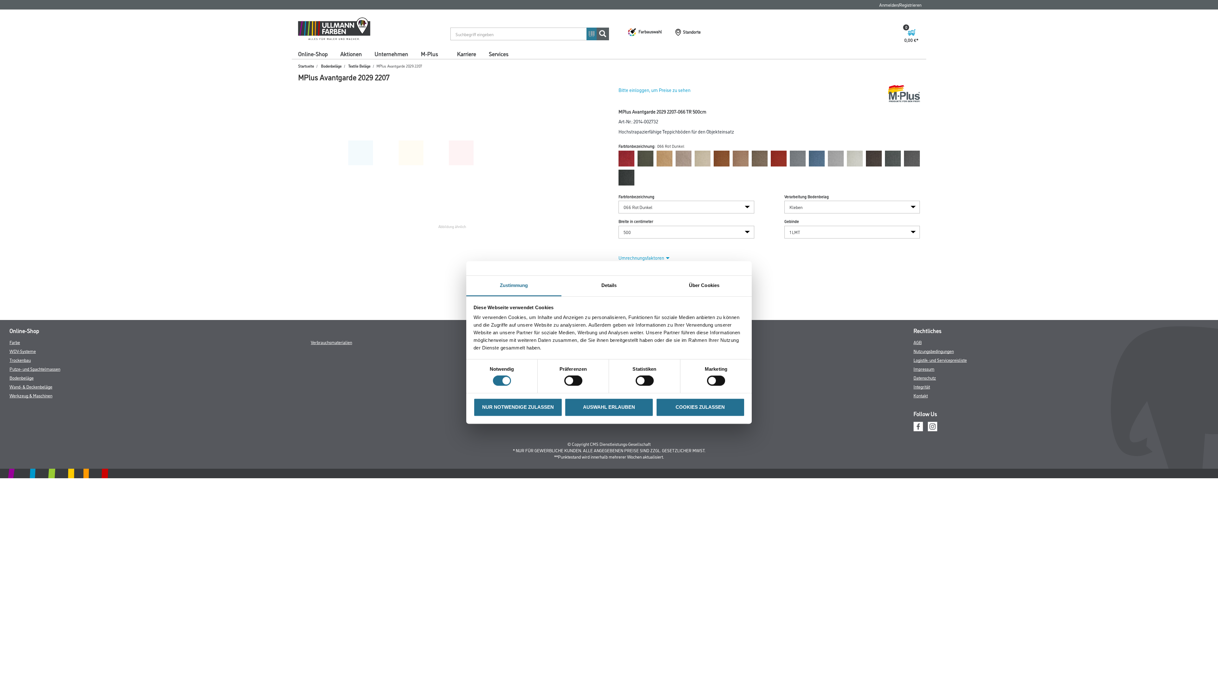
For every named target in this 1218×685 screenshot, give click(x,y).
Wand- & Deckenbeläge (31, 386)
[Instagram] (932, 425)
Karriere (466, 53)
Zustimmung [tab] (514, 285)
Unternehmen (391, 53)
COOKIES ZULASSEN (700, 407)
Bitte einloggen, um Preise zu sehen (655, 90)
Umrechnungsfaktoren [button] (641, 257)
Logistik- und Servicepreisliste (940, 360)
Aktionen (351, 53)
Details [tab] (609, 285)
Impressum (924, 369)
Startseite (306, 65)
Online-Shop (313, 53)
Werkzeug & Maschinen (31, 395)
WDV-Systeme (23, 351)
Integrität (922, 386)
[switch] (574, 381)
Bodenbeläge (331, 65)
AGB (918, 342)
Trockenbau (20, 360)
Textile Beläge (359, 65)
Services (498, 53)
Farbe (15, 342)
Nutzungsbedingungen (934, 351)
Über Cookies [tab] (704, 285)
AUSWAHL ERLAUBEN (609, 407)
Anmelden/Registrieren (900, 5)
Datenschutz (925, 378)
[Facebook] (918, 425)
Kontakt (921, 395)
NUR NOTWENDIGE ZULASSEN (518, 407)
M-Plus (429, 53)
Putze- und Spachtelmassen (35, 369)
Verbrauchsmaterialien (331, 342)
